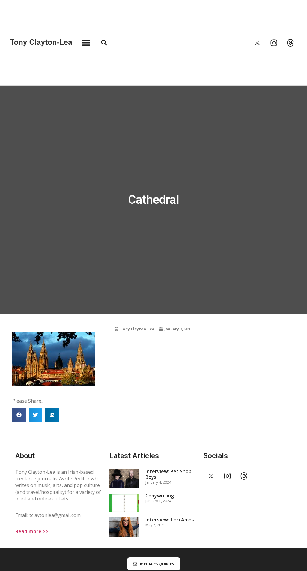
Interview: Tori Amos (169, 519)
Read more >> (32, 531)
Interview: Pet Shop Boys (168, 474)
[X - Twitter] (257, 42)
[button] (86, 43)
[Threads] (290, 42)
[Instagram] (274, 42)
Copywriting (159, 495)
